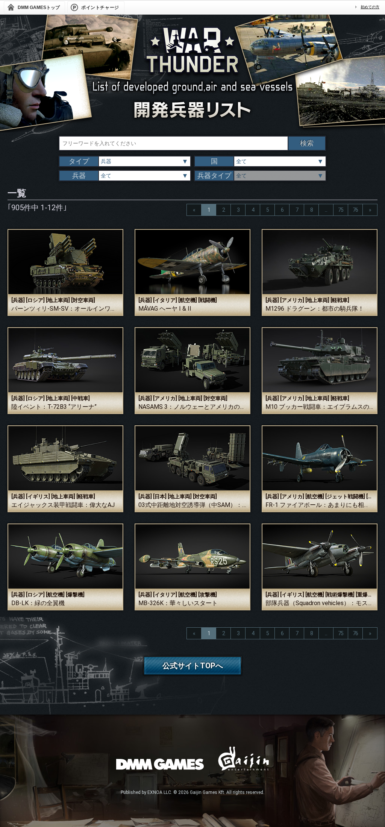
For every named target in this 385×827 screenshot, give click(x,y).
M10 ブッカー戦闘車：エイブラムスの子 (319, 406)
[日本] (160, 496)
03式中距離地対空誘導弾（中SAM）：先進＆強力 (192, 504)
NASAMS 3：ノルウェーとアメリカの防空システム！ (192, 406)
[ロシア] (35, 300)
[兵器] (18, 300)
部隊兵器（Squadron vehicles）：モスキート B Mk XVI (319, 603)
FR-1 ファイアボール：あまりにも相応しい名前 (319, 504)
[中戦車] (80, 398)
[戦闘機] (207, 300)
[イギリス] (38, 496)
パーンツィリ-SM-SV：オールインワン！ (65, 308)
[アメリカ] (292, 300)
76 (355, 210)
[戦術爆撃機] (340, 595)
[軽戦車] (339, 300)
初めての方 (370, 7)
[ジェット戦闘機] (345, 496)
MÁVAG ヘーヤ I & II (164, 308)
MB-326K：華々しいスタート (178, 603)
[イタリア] (165, 300)
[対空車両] (83, 300)
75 (340, 210)
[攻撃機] (207, 595)
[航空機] (187, 300)
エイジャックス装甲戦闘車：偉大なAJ (63, 504)
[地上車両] (58, 300)
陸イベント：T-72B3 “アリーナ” (54, 406)
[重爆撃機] (368, 595)
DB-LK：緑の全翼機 (38, 603)
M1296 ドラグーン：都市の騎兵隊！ (314, 308)
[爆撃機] (75, 595)
